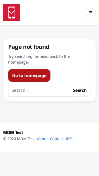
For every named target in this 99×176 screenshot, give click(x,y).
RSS (69, 138)
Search (80, 90)
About (42, 138)
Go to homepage (29, 75)
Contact (57, 138)
